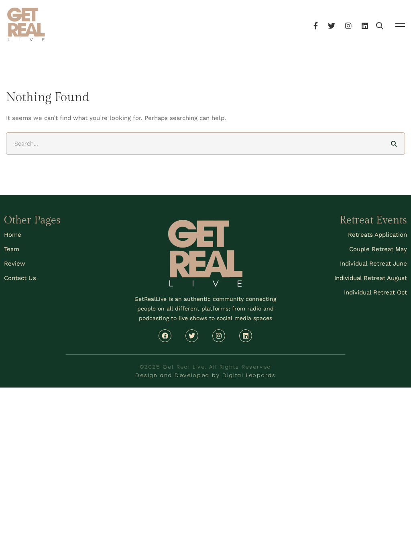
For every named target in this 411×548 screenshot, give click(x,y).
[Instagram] (348, 24)
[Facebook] (315, 24)
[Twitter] (331, 24)
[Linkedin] (365, 24)
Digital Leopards (249, 375)
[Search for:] (205, 143)
